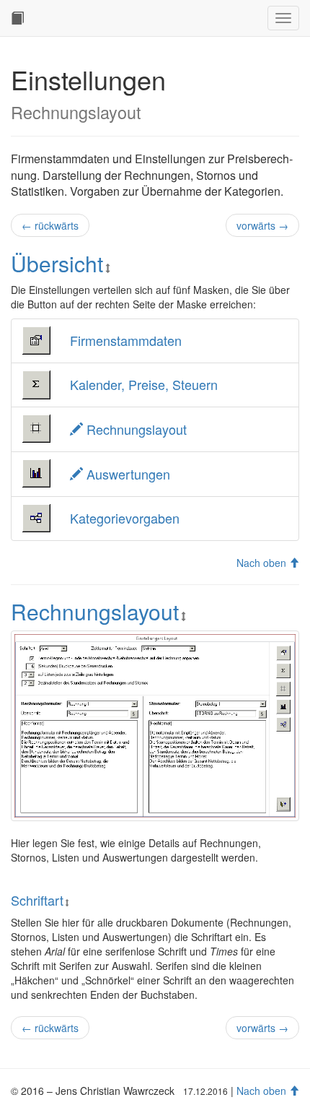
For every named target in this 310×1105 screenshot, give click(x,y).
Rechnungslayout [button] (95, 611)
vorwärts (262, 225)
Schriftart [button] (37, 899)
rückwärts (50, 225)
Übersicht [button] (57, 263)
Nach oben (262, 562)
